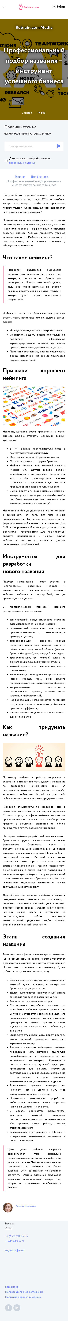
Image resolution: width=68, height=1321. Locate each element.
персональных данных (22, 163)
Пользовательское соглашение (24, 1292)
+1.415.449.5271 (14, 1241)
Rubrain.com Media (34, 28)
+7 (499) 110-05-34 (16, 1236)
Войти (60, 7)
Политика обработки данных (23, 1297)
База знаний (12, 1287)
